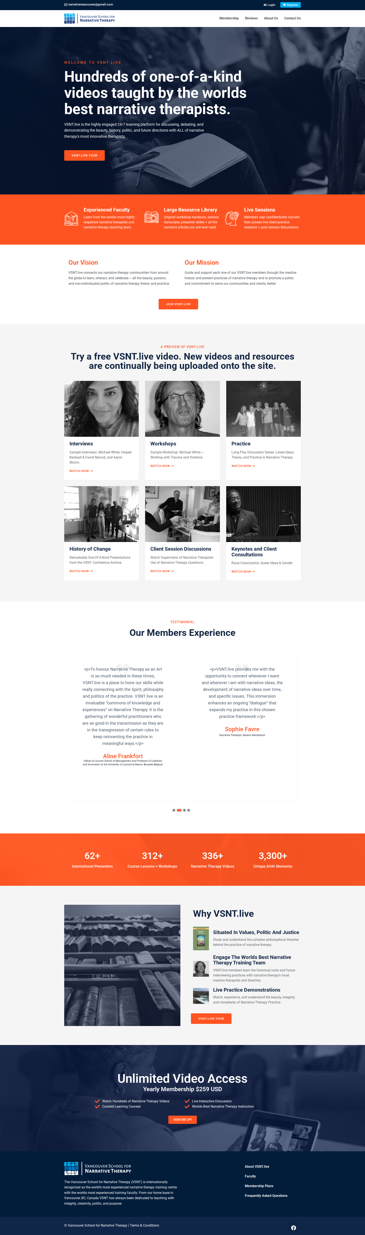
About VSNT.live (257, 1167)
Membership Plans (259, 1186)
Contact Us (292, 18)
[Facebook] (294, 1228)
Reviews (251, 18)
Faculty (250, 1176)
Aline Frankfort (123, 756)
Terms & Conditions (144, 1225)
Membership (229, 18)
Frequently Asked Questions (266, 1196)
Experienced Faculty (107, 210)
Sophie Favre (242, 729)
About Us (271, 18)
